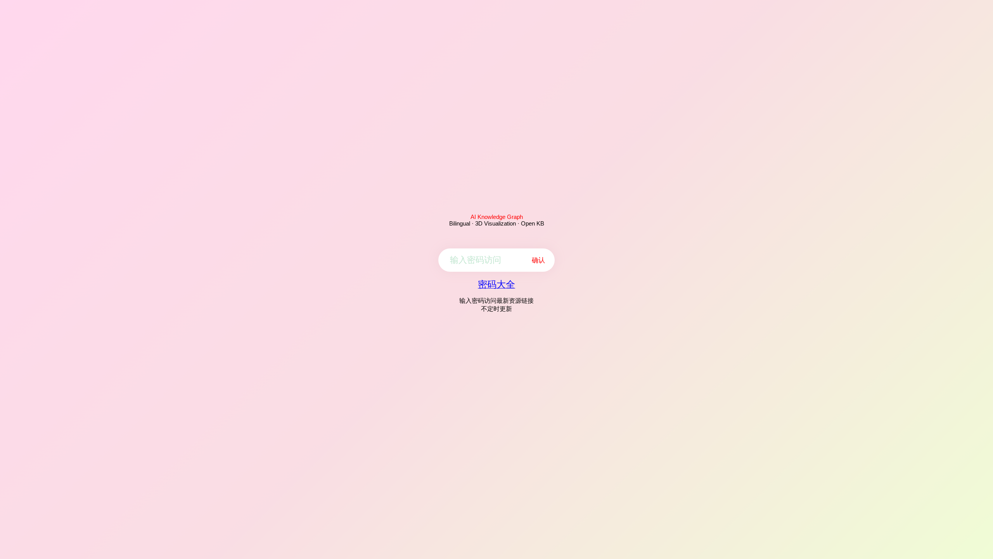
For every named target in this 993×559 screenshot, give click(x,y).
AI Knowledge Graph (497, 217)
